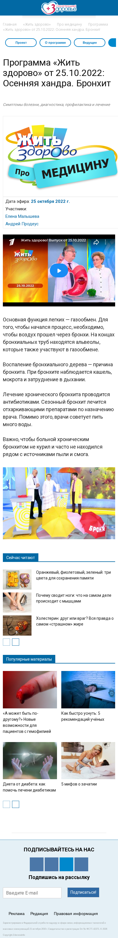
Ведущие (90, 42)
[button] (110, 8)
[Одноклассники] (37, 864)
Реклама (17, 913)
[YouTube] (81, 864)
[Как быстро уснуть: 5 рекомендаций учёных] (88, 689)
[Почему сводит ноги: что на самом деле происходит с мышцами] (17, 602)
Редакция (39, 913)
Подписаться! (83, 892)
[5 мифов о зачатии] (88, 760)
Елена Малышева (22, 216)
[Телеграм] (66, 864)
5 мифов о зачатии (79, 784)
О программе (55, 42)
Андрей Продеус (22, 223)
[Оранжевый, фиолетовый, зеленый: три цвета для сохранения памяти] (17, 579)
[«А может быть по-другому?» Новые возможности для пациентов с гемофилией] (30, 689)
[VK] (51, 864)
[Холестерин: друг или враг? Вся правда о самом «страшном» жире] (17, 625)
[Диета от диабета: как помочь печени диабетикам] (30, 760)
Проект (21, 42)
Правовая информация (76, 913)
